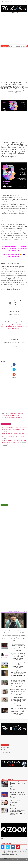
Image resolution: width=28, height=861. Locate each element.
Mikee (1, 90)
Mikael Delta (25, 88)
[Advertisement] (14, 29)
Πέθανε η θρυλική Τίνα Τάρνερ (14, 417)
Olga (14, 90)
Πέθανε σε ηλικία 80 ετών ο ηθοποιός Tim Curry (13, 436)
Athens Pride (6, 87)
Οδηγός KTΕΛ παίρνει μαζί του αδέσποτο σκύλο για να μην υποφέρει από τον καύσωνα (18, 710)
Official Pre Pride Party (7, 90)
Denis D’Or (19, 87)
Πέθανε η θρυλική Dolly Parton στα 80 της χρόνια (14, 444)
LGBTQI (15, 88)
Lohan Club (20, 88)
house (12, 88)
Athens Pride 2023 (13, 87)
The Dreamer (9, 91)
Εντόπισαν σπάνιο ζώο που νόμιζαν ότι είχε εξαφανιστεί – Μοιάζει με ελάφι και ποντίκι (18, 682)
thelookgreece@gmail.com (9, 750)
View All (25, 611)
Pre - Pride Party (20, 90)
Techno (25, 90)
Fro (5, 88)
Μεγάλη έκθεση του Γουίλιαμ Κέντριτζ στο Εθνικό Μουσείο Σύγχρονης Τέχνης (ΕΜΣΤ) (17, 810)
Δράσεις (23, 86)
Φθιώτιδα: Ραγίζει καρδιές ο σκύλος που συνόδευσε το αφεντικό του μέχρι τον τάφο (18, 646)
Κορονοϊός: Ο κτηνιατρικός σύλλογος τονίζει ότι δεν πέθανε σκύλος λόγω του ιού (18, 672)
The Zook (3, 838)
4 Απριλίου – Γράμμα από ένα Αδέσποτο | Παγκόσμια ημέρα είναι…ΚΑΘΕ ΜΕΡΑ (18, 655)
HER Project (8, 88)
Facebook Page (6, 752)
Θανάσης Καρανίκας (17, 91)
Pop (16, 90)
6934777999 (6, 747)
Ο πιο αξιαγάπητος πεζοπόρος (14, 631)
